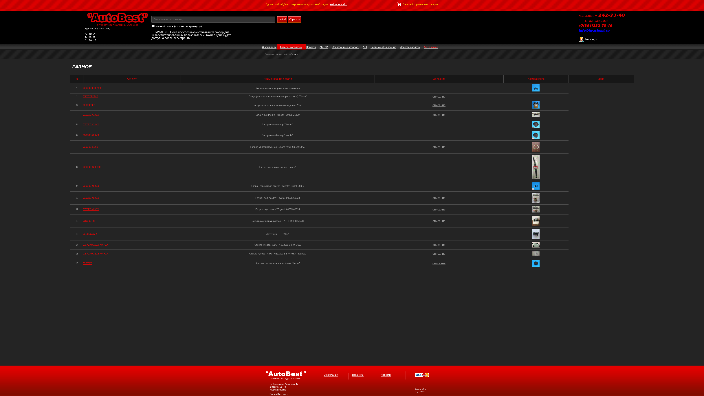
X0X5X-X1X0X (91, 114)
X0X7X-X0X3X (91, 198)
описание (438, 96)
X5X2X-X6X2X (91, 186)
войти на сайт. (338, 4)
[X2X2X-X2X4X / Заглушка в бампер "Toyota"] (536, 127)
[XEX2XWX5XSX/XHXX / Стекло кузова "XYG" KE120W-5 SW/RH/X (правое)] (536, 255)
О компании (331, 374)
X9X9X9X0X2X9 (92, 88)
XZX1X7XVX (90, 234)
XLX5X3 (87, 263)
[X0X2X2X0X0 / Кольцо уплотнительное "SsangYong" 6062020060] (536, 150)
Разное (294, 54)
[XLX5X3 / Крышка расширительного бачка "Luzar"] (536, 265)
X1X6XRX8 (89, 221)
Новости (386, 374)
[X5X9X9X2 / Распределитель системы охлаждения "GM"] (536, 107)
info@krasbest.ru (594, 30)
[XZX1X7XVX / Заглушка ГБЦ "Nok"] (536, 237)
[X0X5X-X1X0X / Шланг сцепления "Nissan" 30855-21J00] (536, 116)
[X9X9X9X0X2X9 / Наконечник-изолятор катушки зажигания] (536, 90)
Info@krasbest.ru (278, 389)
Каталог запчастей (276, 54)
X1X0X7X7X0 (90, 96)
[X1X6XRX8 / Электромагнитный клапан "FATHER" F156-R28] (536, 224)
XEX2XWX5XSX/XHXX (96, 244)
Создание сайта (420, 389)
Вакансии (358, 374)
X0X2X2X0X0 (90, 147)
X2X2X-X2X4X (91, 124)
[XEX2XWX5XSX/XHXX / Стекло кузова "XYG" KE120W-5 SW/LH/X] (536, 246)
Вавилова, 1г (590, 39)
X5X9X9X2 (89, 105)
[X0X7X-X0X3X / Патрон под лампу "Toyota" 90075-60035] (536, 211)
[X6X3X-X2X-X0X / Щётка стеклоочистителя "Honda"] (536, 177)
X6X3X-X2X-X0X (92, 167)
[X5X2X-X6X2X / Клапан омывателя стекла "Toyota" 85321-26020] (536, 188)
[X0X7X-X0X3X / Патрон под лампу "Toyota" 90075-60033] (536, 201)
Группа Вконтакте (279, 394)
